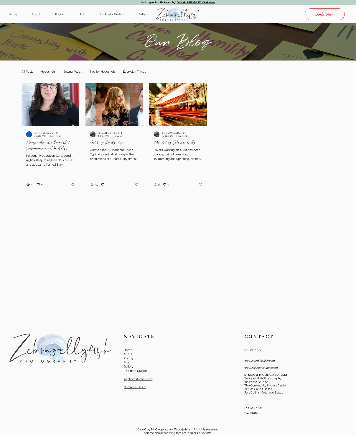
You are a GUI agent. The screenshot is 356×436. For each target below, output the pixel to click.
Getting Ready (72, 71)
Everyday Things (134, 71)
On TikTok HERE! (135, 387)
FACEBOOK (252, 413)
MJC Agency (160, 429)
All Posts (27, 71)
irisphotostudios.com (138, 379)
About (128, 354)
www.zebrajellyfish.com (259, 360)
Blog (127, 362)
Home (128, 350)
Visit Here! (196, 2)
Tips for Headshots (103, 71)
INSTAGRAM (253, 407)
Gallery (128, 366)
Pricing (128, 358)
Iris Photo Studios (136, 371)
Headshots (48, 71)
